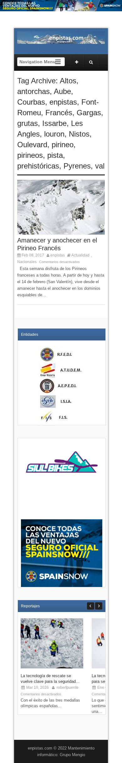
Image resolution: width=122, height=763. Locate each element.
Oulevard (32, 144)
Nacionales (27, 262)
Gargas (89, 112)
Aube (62, 91)
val (99, 166)
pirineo (63, 144)
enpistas (63, 102)
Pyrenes (77, 166)
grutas (27, 123)
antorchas (33, 91)
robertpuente (68, 687)
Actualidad (80, 255)
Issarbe (54, 123)
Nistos (79, 134)
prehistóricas (38, 166)
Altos (68, 80)
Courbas (31, 102)
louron (54, 134)
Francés (58, 112)
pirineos (30, 155)
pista (55, 155)
